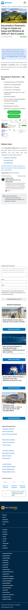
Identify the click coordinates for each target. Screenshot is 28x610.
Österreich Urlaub (8, 160)
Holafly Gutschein (6, 456)
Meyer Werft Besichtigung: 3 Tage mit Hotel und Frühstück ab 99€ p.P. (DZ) (13, 378)
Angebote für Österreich (10, 157)
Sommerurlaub (8, 168)
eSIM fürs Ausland (7, 599)
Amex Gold (5, 590)
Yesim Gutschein (6, 445)
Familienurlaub (6, 569)
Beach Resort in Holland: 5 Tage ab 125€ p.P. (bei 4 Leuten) (14, 321)
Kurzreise (9, 166)
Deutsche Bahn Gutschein (9, 466)
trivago (25, 67)
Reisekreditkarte (9, 197)
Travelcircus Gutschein (8, 450)
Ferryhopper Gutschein (8, 429)
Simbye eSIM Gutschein (8, 472)
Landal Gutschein (6, 464)
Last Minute (5, 560)
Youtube (5, 538)
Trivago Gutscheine (14, 116)
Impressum (5, 519)
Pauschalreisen (6, 555)
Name (2, 279)
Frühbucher (3, 166)
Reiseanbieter (6, 574)
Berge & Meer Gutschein (8, 440)
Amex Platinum (6, 592)
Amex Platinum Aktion (8, 585)
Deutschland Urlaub (7, 553)
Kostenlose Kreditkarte (8, 578)
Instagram (5, 534)
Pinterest (5, 532)
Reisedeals (4, 6)
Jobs (4, 524)
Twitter (4, 541)
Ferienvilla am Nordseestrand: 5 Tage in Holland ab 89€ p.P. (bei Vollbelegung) (12, 408)
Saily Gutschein (6, 458)
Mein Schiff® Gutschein (8, 453)
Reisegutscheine (7, 596)
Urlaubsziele (6, 562)
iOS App (4, 545)
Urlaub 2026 (5, 564)
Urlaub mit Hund (8, 170)
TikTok (4, 536)
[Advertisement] (14, 223)
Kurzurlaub (19, 166)
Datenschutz (6, 521)
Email (2, 285)
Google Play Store (13, 56)
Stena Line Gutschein (7, 431)
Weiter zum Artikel (14, 329)
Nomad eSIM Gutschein (8, 469)
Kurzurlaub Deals (8, 163)
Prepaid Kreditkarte (7, 580)
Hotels (8, 6)
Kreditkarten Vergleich (8, 576)
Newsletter (5, 548)
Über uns (5, 515)
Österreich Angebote (14, 172)
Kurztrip (14, 166)
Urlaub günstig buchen (8, 571)
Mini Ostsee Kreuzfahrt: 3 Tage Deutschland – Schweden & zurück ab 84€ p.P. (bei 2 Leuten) (14, 349)
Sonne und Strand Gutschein (9, 434)
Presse (4, 517)
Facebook (5, 529)
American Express (7, 587)
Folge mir (9, 190)
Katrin (11, 178)
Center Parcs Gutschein (8, 442)
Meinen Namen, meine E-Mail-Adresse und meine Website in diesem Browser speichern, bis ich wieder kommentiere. (13, 292)
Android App (5, 543)
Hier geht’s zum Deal (14, 112)
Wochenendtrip (6, 558)
